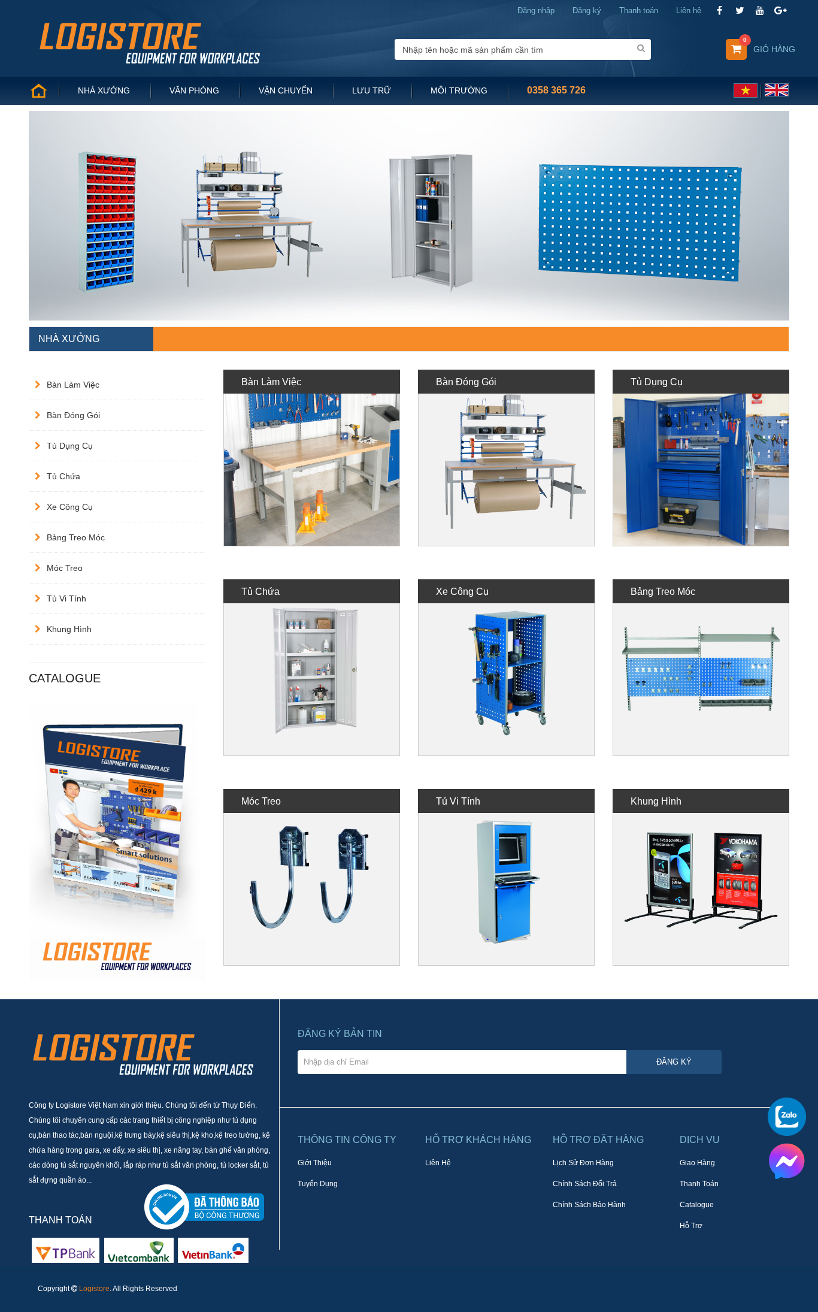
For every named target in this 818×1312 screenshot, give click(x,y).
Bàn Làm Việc (73, 384)
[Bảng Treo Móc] (701, 667)
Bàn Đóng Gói (73, 415)
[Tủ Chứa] (311, 667)
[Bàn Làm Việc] (311, 458)
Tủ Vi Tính (66, 598)
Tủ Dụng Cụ (70, 446)
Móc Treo (65, 568)
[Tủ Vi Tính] (506, 877)
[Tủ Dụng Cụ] (701, 458)
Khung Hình (69, 629)
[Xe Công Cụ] (506, 667)
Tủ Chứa (63, 476)
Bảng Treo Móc (76, 537)
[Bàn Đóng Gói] (506, 458)
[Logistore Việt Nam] (149, 42)
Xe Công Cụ (70, 507)
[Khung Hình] (701, 877)
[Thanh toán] (139, 1250)
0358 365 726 (556, 90)
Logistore (94, 1288)
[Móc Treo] (311, 877)
